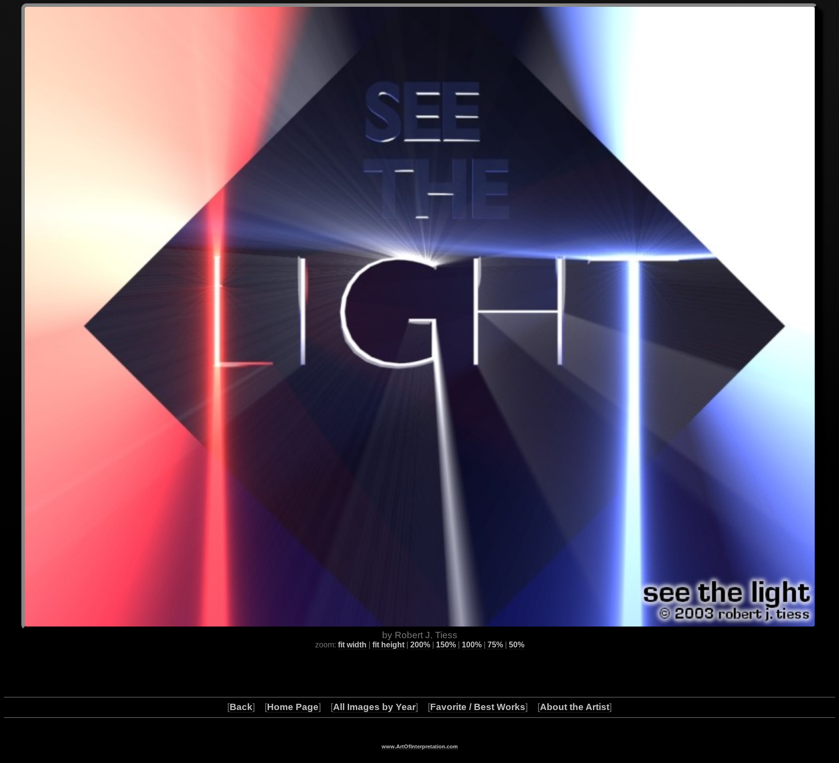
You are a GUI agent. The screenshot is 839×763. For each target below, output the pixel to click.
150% (446, 645)
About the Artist (574, 707)
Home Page (293, 707)
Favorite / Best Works (477, 707)
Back (241, 707)
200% (420, 645)
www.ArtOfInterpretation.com (420, 746)
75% (495, 645)
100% (472, 645)
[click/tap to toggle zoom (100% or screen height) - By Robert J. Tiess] (419, 316)
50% (516, 645)
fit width (352, 645)
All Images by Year (374, 707)
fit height (388, 645)
